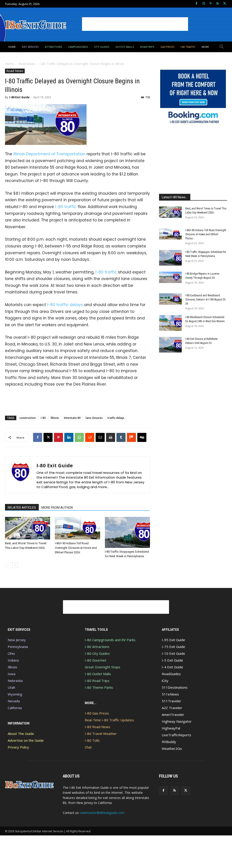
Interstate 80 (72, 418)
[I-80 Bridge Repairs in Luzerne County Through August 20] (170, 277)
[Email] (100, 437)
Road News (26, 64)
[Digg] (141, 437)
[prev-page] (8, 565)
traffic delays (116, 418)
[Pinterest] (210, 3)
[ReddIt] (89, 437)
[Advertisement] (135, 24)
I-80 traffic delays (65, 304)
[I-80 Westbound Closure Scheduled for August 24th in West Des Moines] (170, 323)
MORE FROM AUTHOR (57, 507)
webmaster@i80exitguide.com (102, 813)
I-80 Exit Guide (19, 97)
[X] (224, 3)
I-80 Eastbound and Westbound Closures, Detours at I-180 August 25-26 (205, 299)
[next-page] (15, 565)
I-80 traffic (66, 206)
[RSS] (217, 3)
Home (9, 64)
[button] (221, 46)
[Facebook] (196, 3)
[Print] (110, 437)
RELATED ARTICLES (22, 507)
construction (27, 418)
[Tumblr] (121, 437)
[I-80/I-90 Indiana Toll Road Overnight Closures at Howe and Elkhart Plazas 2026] (77, 528)
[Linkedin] (68, 437)
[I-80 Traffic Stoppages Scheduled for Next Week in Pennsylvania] (127, 532)
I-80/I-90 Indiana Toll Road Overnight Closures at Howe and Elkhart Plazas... (205, 234)
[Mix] (131, 437)
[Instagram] (203, 3)
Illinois (55, 418)
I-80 (43, 418)
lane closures (94, 418)
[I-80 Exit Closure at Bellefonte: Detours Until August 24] (170, 345)
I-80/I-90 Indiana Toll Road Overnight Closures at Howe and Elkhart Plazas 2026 (76, 548)
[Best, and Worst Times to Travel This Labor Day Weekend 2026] (27, 528)
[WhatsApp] (79, 437)
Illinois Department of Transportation (49, 154)
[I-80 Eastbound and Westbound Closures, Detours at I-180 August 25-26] (170, 299)
